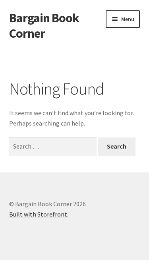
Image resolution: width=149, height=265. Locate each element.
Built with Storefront (38, 214)
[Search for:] (53, 146)
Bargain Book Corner (44, 25)
